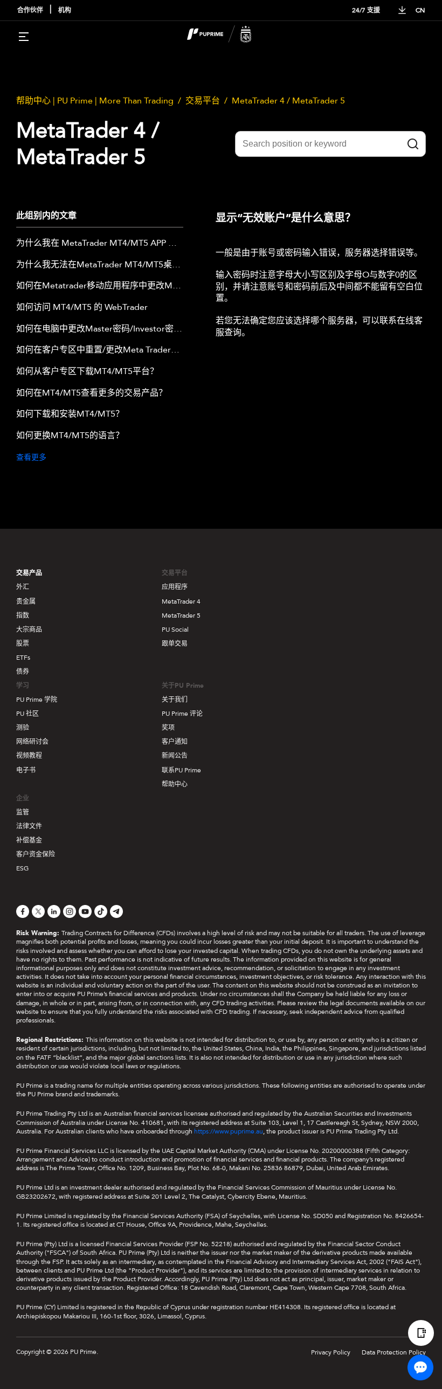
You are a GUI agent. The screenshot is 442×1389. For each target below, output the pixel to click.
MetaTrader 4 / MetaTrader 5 (288, 101)
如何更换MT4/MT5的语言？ (70, 436)
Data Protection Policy (394, 1352)
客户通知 (175, 741)
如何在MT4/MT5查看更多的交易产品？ (91, 393)
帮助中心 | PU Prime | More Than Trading (95, 101)
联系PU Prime (181, 770)
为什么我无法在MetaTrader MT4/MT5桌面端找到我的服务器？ (99, 265)
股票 (22, 643)
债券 (22, 671)
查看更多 (31, 457)
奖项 (168, 727)
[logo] (227, 35)
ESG (22, 868)
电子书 (26, 770)
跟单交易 (175, 643)
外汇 (22, 587)
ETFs (23, 657)
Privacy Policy (330, 1352)
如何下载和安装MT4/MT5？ (70, 414)
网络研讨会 (32, 741)
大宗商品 (29, 629)
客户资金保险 (35, 854)
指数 (22, 615)
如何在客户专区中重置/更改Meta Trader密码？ (99, 350)
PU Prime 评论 (182, 713)
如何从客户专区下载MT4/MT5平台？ (87, 372)
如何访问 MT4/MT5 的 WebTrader (82, 307)
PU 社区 (27, 713)
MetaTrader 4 (181, 601)
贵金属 (26, 601)
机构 (64, 10)
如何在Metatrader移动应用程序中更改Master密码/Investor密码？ (99, 286)
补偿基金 (29, 840)
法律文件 (29, 826)
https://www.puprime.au (228, 1131)
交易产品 (29, 573)
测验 (22, 727)
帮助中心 (175, 784)
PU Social (175, 629)
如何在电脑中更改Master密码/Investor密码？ (99, 329)
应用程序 (175, 587)
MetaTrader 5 (181, 615)
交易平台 (202, 101)
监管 (22, 812)
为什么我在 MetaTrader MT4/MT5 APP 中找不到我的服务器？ (99, 243)
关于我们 (175, 699)
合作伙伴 (30, 10)
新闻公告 (175, 755)
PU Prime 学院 (36, 699)
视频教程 (29, 755)
